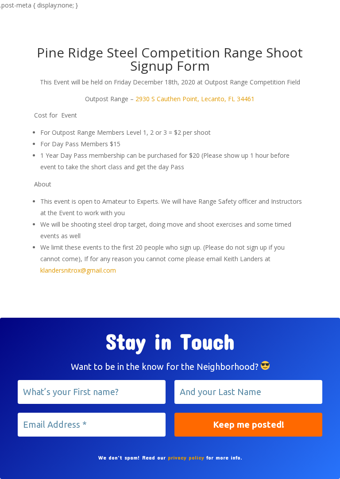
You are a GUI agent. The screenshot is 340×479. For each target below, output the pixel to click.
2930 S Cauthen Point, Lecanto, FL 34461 (195, 99)
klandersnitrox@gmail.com (78, 270)
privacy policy (186, 457)
